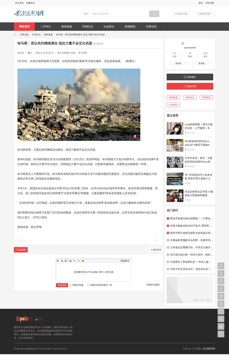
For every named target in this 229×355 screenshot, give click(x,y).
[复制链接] (98, 43)
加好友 (178, 63)
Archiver (187, 348)
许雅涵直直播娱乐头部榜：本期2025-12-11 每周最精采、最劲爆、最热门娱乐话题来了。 (191, 240)
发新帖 (22, 249)
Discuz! (31, 348)
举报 (156, 240)
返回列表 (157, 249)
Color (62, 260)
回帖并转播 (77, 285)
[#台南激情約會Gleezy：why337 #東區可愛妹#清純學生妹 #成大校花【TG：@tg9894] (175, 145)
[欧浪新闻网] (29, 18)
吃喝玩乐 (87, 26)
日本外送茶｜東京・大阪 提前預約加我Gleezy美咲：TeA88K (198, 161)
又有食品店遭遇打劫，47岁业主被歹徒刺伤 (191, 247)
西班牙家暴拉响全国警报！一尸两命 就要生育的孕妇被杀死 (191, 218)
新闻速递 (66, 26)
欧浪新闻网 (15, 34)
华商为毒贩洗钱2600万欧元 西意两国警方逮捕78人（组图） (191, 225)
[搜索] (154, 14)
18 (190, 53)
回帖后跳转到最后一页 (101, 285)
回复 (23, 240)
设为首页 (19, 3)
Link (70, 260)
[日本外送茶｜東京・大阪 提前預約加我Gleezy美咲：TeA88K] (175, 162)
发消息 (201, 63)
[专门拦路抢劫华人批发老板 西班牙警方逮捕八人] (175, 179)
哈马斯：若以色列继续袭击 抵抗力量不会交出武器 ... (81, 34)
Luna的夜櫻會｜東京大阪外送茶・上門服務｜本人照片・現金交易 (199, 128)
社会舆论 (109, 26)
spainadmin (190, 47)
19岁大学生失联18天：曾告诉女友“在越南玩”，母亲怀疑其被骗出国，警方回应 (191, 269)
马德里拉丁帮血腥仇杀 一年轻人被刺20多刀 (191, 261)
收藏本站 (30, 3)
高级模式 (125, 261)
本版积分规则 (153, 284)
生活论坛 (36, 34)
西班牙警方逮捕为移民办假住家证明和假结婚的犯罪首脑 (191, 232)
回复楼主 (191, 77)
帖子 (86, 13)
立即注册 (209, 3)
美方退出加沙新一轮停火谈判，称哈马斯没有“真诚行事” (191, 254)
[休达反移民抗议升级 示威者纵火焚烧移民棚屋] (175, 195)
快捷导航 (205, 13)
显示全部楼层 (63, 53)
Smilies (82, 260)
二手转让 (45, 26)
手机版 (197, 348)
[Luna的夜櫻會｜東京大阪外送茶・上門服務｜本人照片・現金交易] (175, 128)
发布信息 (183, 13)
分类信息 (151, 26)
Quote (74, 260)
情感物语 (130, 26)
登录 (200, 3)
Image (66, 260)
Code (78, 260)
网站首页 (24, 26)
